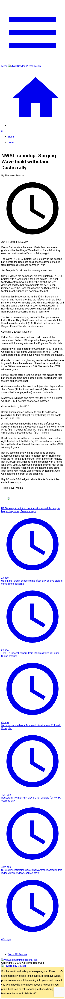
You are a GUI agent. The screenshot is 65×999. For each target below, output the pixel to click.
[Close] (61, 971)
